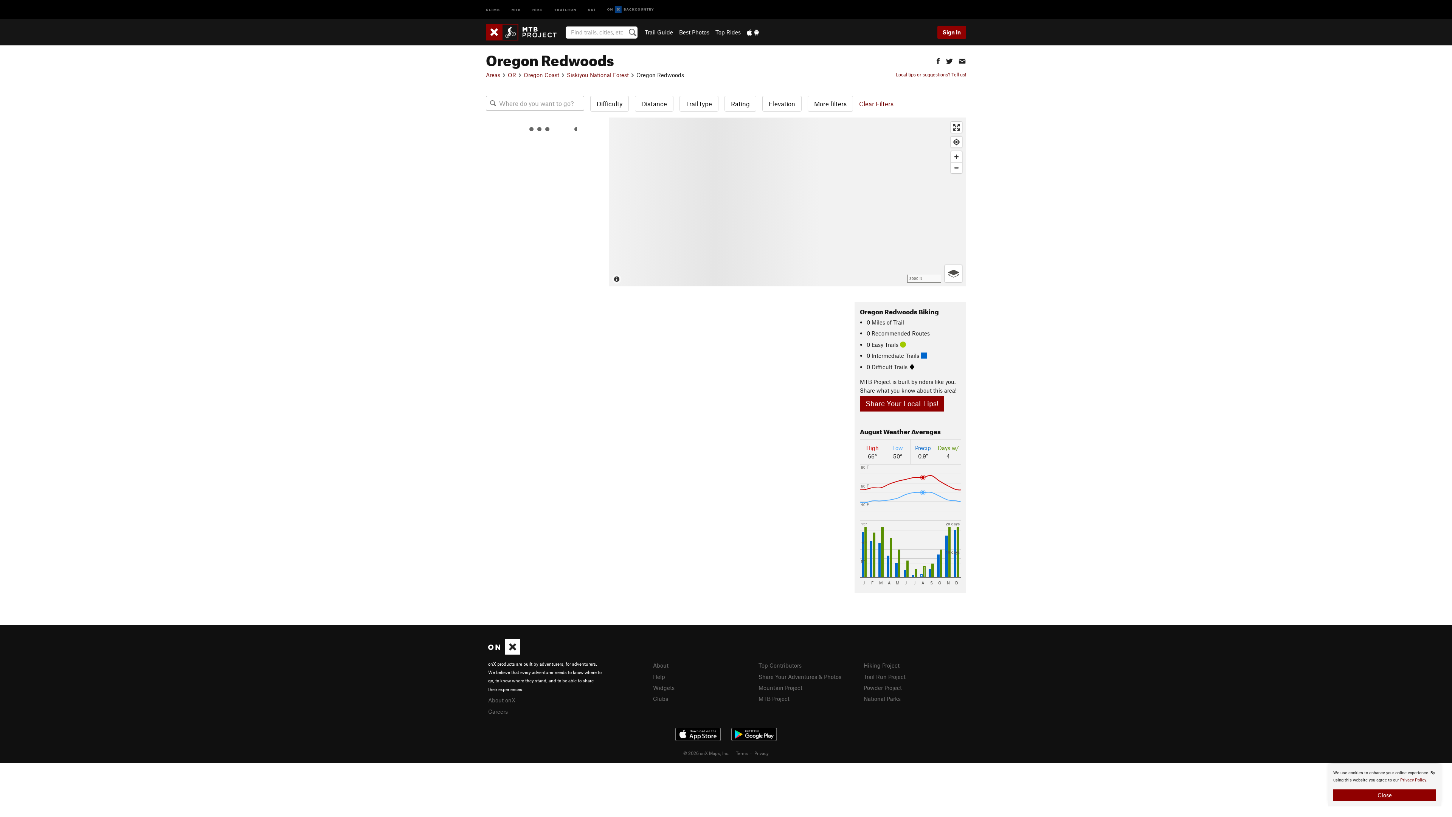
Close (1385, 795)
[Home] (525, 32)
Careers (498, 711)
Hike (537, 9)
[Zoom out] (956, 167)
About (661, 665)
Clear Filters (876, 103)
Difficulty (609, 103)
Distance (654, 103)
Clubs (660, 698)
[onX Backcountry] (630, 9)
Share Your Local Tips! (902, 403)
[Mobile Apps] (753, 32)
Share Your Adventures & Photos (800, 676)
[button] (938, 60)
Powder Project (883, 687)
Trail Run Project (885, 676)
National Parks (882, 698)
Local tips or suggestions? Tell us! (931, 74)
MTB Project (774, 698)
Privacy (761, 753)
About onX (501, 700)
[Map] (787, 202)
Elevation (782, 103)
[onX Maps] (504, 652)
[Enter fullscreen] (956, 127)
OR (512, 74)
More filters (830, 103)
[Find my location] (956, 142)
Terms (742, 753)
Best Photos (694, 32)
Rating (740, 103)
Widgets (664, 687)
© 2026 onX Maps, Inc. (706, 753)
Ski (592, 9)
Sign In (952, 32)
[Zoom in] (956, 156)
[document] (1384, 785)
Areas (493, 74)
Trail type (699, 103)
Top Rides (728, 32)
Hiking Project (882, 665)
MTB (516, 9)
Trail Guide (659, 32)
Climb (493, 9)
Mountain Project (780, 687)
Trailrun (565, 9)
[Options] (953, 273)
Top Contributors (780, 665)
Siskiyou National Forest (598, 74)
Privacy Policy (1413, 780)
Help (659, 676)
